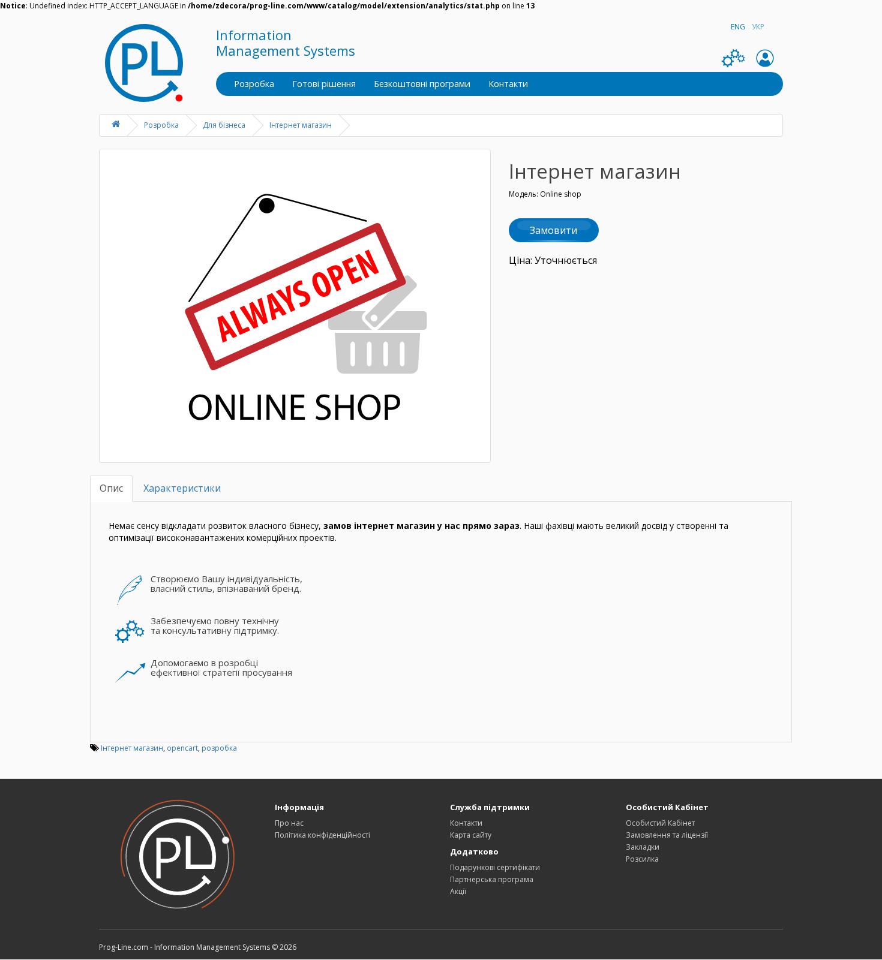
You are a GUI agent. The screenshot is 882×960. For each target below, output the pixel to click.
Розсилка (642, 859)
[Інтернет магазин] (295, 306)
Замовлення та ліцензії (667, 835)
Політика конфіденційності (322, 835)
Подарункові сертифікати (495, 867)
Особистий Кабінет (660, 823)
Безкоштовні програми (422, 83)
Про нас (289, 823)
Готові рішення (324, 83)
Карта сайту (470, 835)
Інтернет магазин (300, 125)
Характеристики (182, 488)
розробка (219, 748)
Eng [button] (738, 27)
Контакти (508, 83)
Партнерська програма (491, 879)
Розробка (254, 83)
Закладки (642, 847)
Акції (458, 891)
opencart (182, 748)
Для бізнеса (224, 125)
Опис (111, 488)
